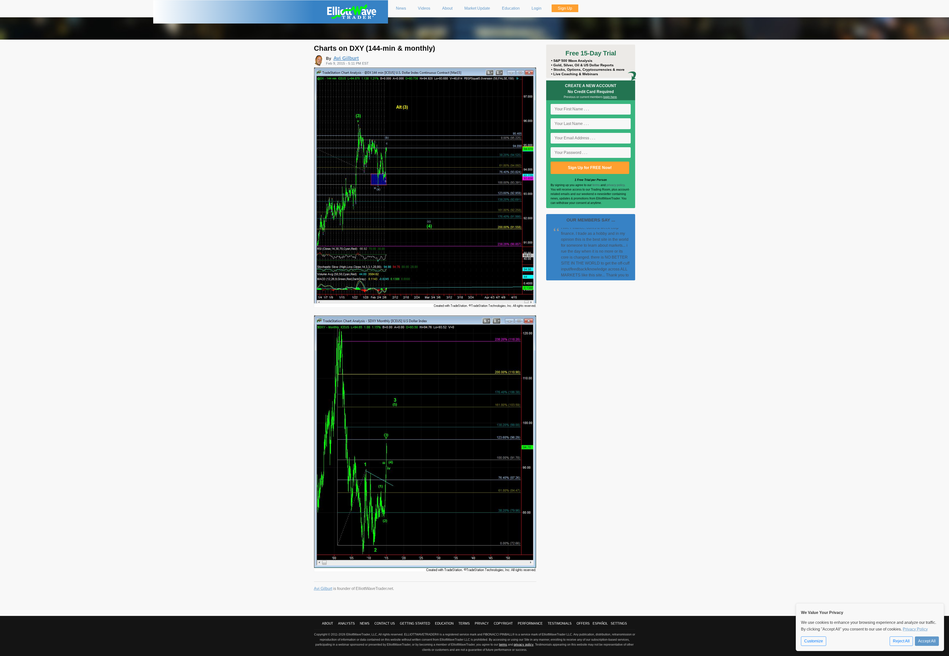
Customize (813, 641)
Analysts (346, 623)
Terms (464, 623)
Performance (530, 623)
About (327, 623)
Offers (583, 623)
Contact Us (384, 623)
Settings (619, 623)
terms (596, 185)
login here (610, 97)
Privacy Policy (915, 629)
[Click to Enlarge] (425, 306)
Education (444, 623)
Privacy (482, 623)
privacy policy (615, 185)
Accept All (927, 641)
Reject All (901, 641)
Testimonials (560, 623)
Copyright (503, 623)
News (364, 623)
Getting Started (415, 623)
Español (600, 623)
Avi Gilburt (323, 588)
